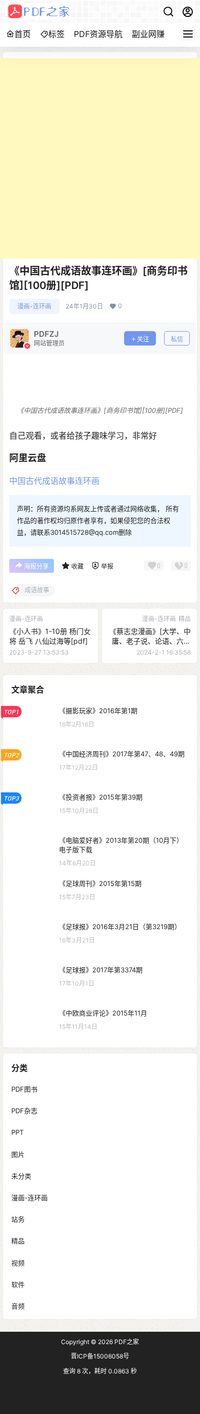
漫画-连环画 (34, 306)
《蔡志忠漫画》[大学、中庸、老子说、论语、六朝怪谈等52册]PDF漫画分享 (149, 641)
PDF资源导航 (98, 34)
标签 (56, 34)
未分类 (21, 1176)
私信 (177, 339)
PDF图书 (24, 1089)
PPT (17, 1133)
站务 (18, 1220)
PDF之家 (126, 1342)
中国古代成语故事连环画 (54, 481)
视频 (18, 1263)
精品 (18, 1241)
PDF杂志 (24, 1111)
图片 (18, 1154)
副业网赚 (148, 34)
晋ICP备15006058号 (100, 1356)
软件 (18, 1284)
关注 (143, 339)
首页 (22, 34)
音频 (18, 1306)
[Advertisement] (100, 158)
